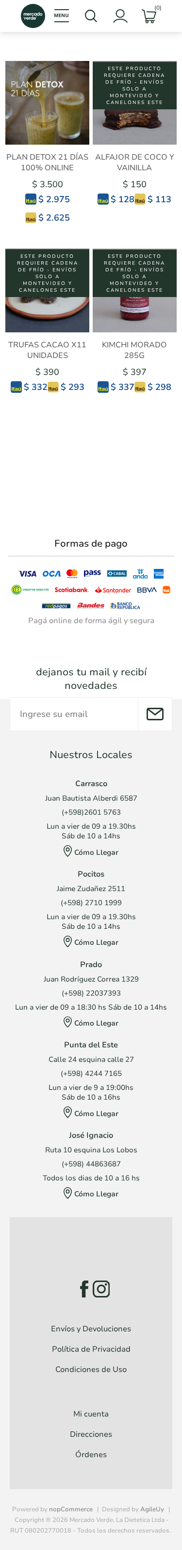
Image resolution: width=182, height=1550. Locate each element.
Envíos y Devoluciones (91, 1329)
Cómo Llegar (96, 852)
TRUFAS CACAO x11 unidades (47, 350)
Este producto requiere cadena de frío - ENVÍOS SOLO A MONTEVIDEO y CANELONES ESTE (134, 85)
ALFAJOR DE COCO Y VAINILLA (134, 162)
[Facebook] (81, 1289)
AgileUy (152, 1509)
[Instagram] (101, 1289)
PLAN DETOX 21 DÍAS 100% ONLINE (47, 162)
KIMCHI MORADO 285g (134, 350)
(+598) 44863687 (91, 1164)
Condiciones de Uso (91, 1369)
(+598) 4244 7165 (91, 1073)
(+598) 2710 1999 (91, 903)
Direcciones (91, 1434)
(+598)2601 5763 (91, 812)
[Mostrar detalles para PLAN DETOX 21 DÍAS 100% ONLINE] (47, 103)
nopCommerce (71, 1509)
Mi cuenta (91, 1414)
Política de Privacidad (91, 1349)
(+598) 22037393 (91, 993)
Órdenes (91, 1454)
